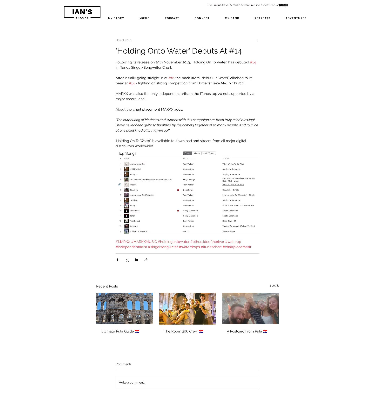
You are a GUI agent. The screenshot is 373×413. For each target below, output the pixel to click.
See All (274, 285)
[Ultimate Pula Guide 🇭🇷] (124, 308)
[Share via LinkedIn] (136, 260)
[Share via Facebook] (117, 260)
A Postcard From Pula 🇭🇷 (247, 331)
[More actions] (257, 40)
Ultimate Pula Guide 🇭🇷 (120, 331)
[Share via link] (146, 260)
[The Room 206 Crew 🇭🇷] (187, 309)
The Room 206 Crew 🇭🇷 (183, 331)
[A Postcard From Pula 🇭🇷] (250, 308)
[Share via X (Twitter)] (127, 260)
